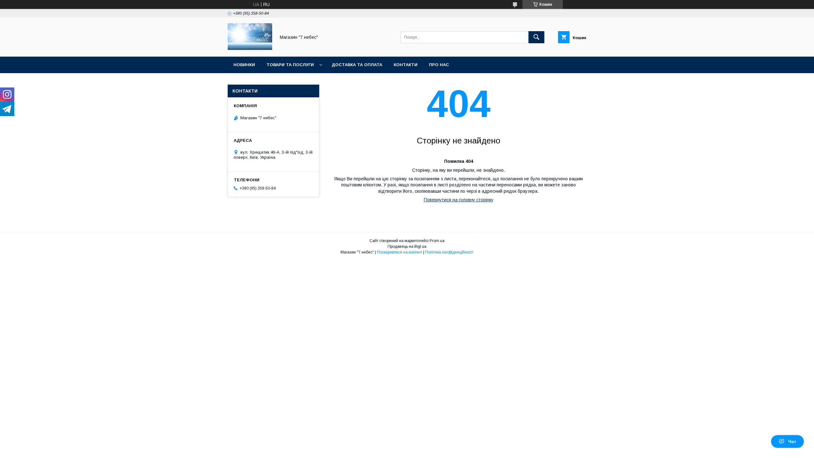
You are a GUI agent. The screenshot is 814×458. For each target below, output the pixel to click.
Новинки (244, 64)
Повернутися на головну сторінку (458, 199)
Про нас (439, 64)
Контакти (405, 64)
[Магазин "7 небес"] (250, 48)
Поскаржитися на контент (399, 252)
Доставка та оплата (357, 64)
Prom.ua (437, 241)
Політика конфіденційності (449, 252)
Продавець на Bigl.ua (407, 246)
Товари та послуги (290, 64)
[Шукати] (536, 37)
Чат (792, 441)
